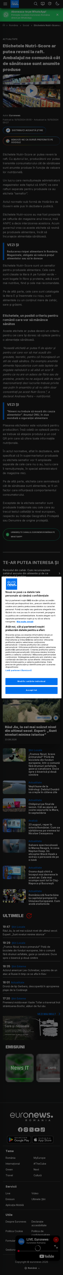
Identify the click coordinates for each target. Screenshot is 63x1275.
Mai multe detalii (25, 621)
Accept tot (31, 690)
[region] (31, 637)
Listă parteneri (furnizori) (18, 670)
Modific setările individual (31, 681)
